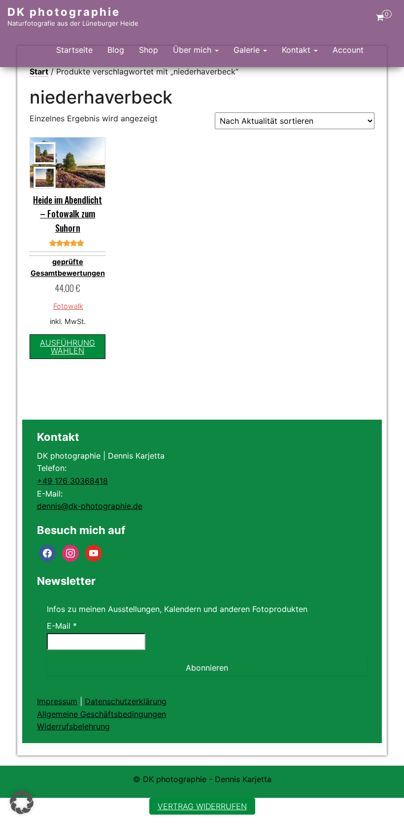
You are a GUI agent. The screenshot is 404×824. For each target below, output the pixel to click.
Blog (115, 50)
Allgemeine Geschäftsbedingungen (101, 714)
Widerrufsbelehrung (73, 726)
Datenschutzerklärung (126, 701)
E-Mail (62, 626)
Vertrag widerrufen (202, 806)
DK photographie (63, 11)
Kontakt (297, 50)
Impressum (57, 701)
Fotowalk (68, 306)
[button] (21, 802)
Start (39, 71)
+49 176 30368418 (72, 481)
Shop (148, 50)
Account (348, 50)
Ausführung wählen (67, 347)
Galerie (248, 50)
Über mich (193, 50)
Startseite (74, 50)
